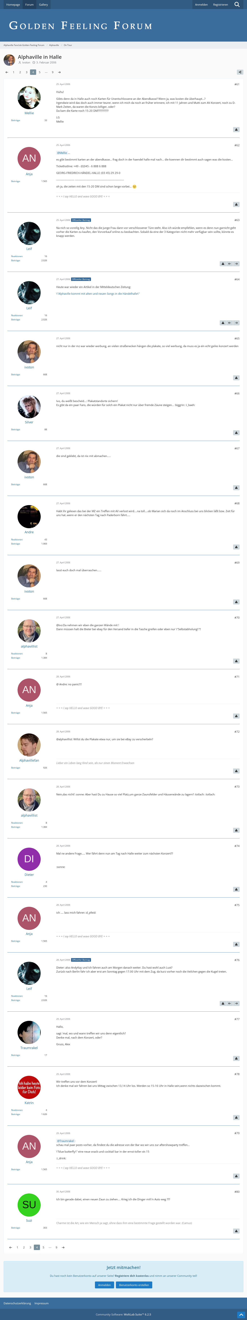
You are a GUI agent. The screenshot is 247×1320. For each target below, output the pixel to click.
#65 (237, 338)
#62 (237, 145)
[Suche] (237, 4)
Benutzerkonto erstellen (134, 1285)
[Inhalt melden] (236, 129)
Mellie (63, 153)
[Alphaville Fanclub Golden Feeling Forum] (123, 25)
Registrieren (220, 4)
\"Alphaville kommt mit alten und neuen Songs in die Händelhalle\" (98, 293)
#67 (237, 448)
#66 (237, 393)
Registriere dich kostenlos (132, 1276)
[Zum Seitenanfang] (241, 1315)
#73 (237, 786)
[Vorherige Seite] (7, 72)
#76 (237, 960)
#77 (237, 1019)
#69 (237, 562)
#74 (237, 846)
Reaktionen (16, 256)
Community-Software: (123, 1314)
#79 (237, 1133)
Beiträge (15, 120)
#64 (237, 279)
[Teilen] (240, 72)
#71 (237, 676)
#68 (237, 503)
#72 (237, 731)
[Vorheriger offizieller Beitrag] (229, 263)
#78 (237, 1074)
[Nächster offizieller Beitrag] (236, 263)
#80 (237, 1191)
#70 (237, 617)
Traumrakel (66, 1141)
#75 (237, 905)
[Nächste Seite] (59, 72)
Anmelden (201, 4)
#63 (237, 220)
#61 (237, 84)
